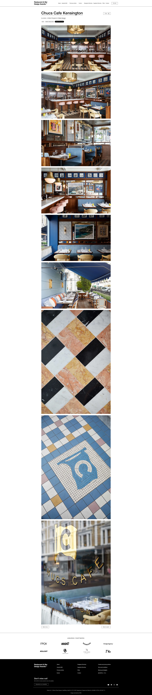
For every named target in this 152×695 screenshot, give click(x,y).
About (59, 3)
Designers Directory (88, 3)
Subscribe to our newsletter (41, 684)
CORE (80, 693)
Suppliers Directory (97, 3)
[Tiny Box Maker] (86, 651)
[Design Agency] (108, 644)
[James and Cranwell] (65, 651)
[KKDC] (65, 644)
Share (106, 13)
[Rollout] (44, 651)
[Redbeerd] (86, 643)
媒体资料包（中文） (102, 673)
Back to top (45, 627)
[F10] (108, 651)
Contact (107, 3)
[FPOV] (43, 644)
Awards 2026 (64, 3)
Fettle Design (62, 18)
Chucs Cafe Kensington (62, 13)
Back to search (106, 627)
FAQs (103, 3)
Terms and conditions (102, 667)
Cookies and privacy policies (104, 664)
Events (80, 3)
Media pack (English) (102, 670)
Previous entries (73, 3)
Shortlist (114, 3)
